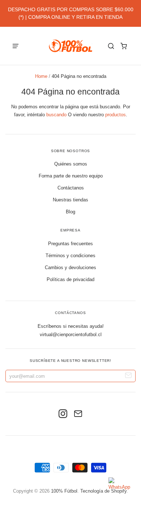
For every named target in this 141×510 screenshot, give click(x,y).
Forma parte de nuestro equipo (71, 176)
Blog (70, 211)
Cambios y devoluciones (70, 267)
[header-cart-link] (124, 46)
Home (41, 76)
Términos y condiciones (70, 255)
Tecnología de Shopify (103, 491)
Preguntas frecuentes (70, 243)
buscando (56, 114)
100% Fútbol (64, 491)
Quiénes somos (70, 164)
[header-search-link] (111, 46)
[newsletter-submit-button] (128, 376)
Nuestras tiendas (70, 199)
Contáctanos (70, 188)
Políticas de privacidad (70, 279)
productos (115, 114)
